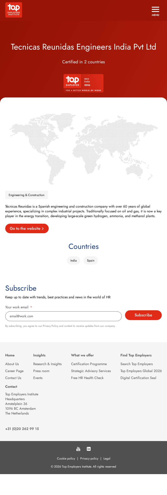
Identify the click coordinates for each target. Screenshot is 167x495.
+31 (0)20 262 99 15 (22, 428)
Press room (41, 370)
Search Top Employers (136, 363)
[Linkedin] (88, 449)
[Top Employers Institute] (13, 16)
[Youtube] (78, 449)
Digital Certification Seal (138, 377)
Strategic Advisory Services (91, 370)
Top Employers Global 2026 (141, 370)
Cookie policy (66, 458)
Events (37, 377)
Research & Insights (47, 363)
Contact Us (13, 377)
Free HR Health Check (87, 377)
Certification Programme (89, 363)
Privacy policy (89, 458)
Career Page (14, 370)
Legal (107, 458)
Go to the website (25, 228)
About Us (12, 363)
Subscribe (143, 315)
